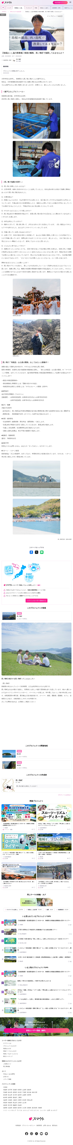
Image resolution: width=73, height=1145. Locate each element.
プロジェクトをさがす (10, 1046)
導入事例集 (6, 1066)
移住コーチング (8, 1056)
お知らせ (6, 1076)
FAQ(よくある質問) (9, 1074)
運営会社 (54, 1125)
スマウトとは (7, 1043)
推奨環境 (39, 1125)
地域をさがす (7, 1048)
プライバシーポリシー (28, 1125)
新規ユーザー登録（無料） (36, 1030)
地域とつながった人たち (10, 1054)
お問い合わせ (47, 1125)
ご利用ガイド (7, 1064)
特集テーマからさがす (10, 1051)
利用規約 (18, 1125)
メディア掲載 (7, 1079)
